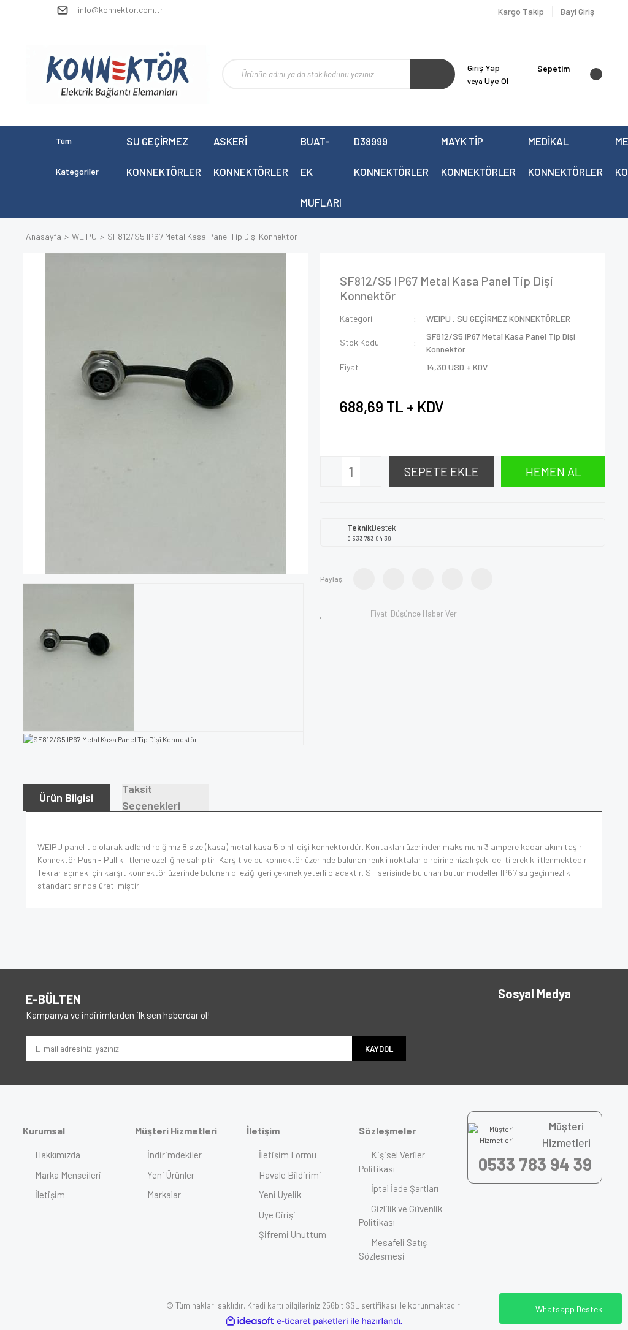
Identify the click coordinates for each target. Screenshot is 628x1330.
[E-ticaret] (312, 1320)
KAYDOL (379, 1049)
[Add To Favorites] (323, 613)
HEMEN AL (553, 471)
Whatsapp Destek (568, 1309)
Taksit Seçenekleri (151, 797)
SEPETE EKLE (441, 471)
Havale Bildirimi (290, 1174)
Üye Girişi (277, 1214)
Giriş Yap (483, 68)
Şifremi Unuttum (292, 1234)
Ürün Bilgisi (66, 797)
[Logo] (118, 74)
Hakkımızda (57, 1154)
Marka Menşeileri (68, 1174)
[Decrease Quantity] (331, 471)
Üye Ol (487, 80)
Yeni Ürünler (170, 1174)
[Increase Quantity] (370, 471)
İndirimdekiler (174, 1154)
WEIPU (438, 318)
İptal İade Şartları (404, 1188)
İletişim (50, 1194)
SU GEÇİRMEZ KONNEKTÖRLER (513, 318)
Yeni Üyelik (280, 1194)
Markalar (164, 1194)
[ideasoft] (249, 1321)
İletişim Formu (287, 1154)
